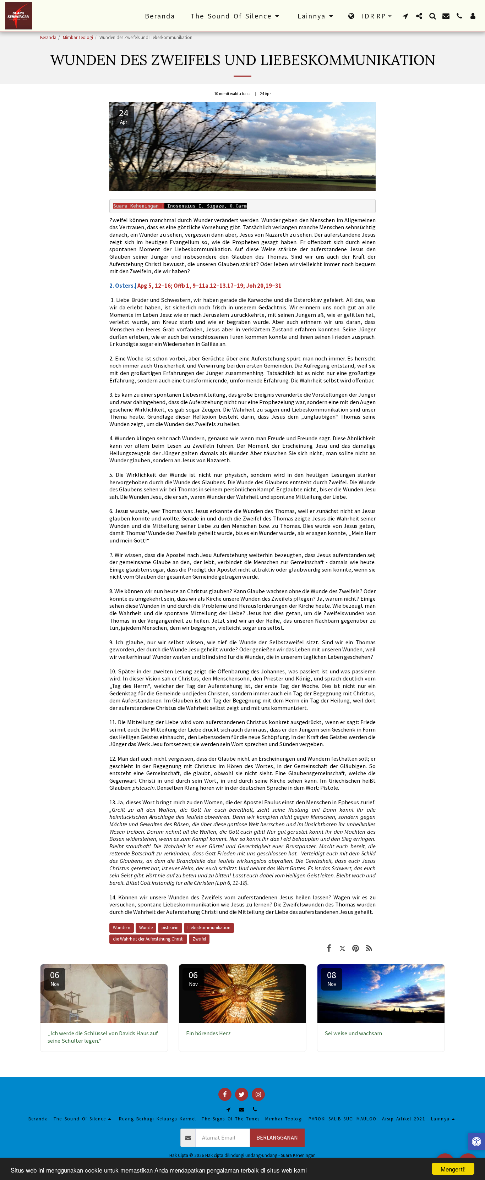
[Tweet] (342, 948)
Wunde (146, 928)
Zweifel (199, 939)
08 (331, 978)
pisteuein (170, 928)
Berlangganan (277, 1137)
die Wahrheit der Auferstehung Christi (148, 939)
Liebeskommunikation (208, 928)
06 (54, 978)
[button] (236, 16)
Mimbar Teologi (78, 37)
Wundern (121, 928)
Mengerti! (453, 1168)
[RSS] (369, 948)
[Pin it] (355, 948)
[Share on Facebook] (329, 948)
